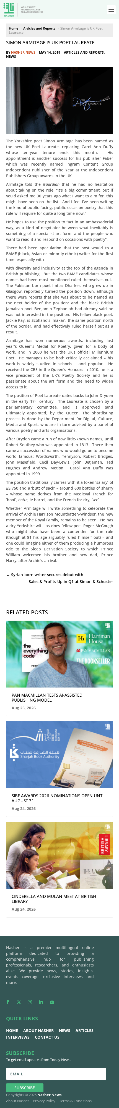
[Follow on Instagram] (29, 1002)
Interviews (18, 1037)
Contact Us (47, 1037)
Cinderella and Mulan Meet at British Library (54, 899)
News (11, 56)
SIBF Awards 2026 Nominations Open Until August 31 (59, 798)
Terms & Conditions (75, 1100)
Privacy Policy (44, 1100)
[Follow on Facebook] (7, 1002)
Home (12, 1030)
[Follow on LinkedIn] (41, 1002)
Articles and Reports (84, 52)
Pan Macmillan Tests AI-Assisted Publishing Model (47, 697)
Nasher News (23, 52)
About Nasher (38, 1030)
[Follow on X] (18, 1002)
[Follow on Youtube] (52, 1002)
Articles (85, 1030)
